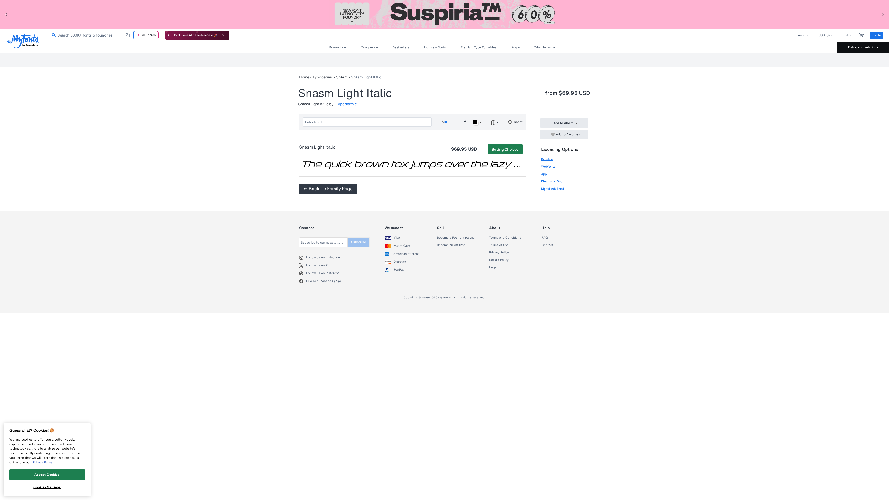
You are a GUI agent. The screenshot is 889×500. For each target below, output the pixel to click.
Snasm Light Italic (366, 77)
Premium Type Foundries (478, 47)
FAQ (545, 238)
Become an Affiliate (451, 245)
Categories (368, 47)
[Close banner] (223, 35)
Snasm (342, 77)
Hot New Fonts (435, 47)
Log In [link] (876, 35)
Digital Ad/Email (552, 189)
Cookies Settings (47, 486)
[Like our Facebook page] (302, 281)
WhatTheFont (543, 47)
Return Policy (499, 260)
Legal (493, 267)
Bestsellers (401, 47)
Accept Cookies (46, 474)
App (544, 174)
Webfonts (548, 166)
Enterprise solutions (863, 47)
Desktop (547, 159)
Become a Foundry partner (456, 238)
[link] (52, 35)
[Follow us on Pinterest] (302, 273)
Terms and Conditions (505, 238)
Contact (547, 245)
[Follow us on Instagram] (302, 258)
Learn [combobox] (800, 35)
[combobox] (103, 35)
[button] (6, 14)
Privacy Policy (499, 252)
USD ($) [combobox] (824, 35)
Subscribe (358, 242)
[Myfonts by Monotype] (23, 41)
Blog (514, 47)
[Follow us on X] (302, 265)
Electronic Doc (551, 181)
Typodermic (323, 77)
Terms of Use (499, 245)
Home (304, 77)
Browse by (336, 47)
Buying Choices (505, 149)
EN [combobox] (845, 35)
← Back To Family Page (328, 188)
